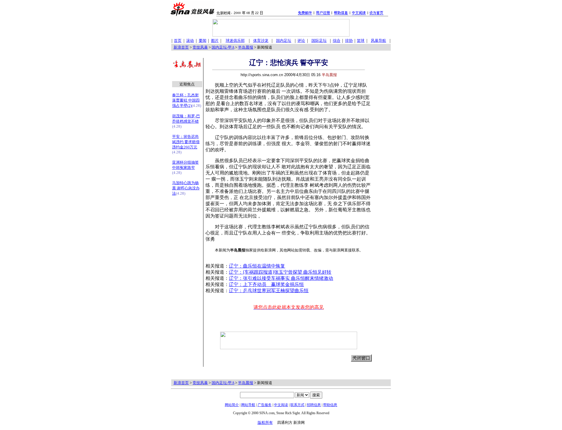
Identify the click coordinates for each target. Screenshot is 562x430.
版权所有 (265, 422)
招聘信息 (314, 405)
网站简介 (232, 405)
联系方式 (297, 405)
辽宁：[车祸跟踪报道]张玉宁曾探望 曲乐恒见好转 (280, 272)
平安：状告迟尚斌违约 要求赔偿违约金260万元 (186, 141)
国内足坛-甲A (223, 47)
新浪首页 (181, 47)
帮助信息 (330, 405)
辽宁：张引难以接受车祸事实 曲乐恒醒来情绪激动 (281, 278)
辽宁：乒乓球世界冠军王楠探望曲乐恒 (269, 290)
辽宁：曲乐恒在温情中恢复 (257, 265)
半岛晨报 (245, 47)
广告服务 (265, 405)
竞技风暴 (200, 47)
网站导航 (248, 405)
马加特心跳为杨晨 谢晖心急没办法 (186, 188)
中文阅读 (281, 405)
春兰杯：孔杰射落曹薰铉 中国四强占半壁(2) (186, 100)
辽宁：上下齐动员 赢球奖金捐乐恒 (266, 284)
